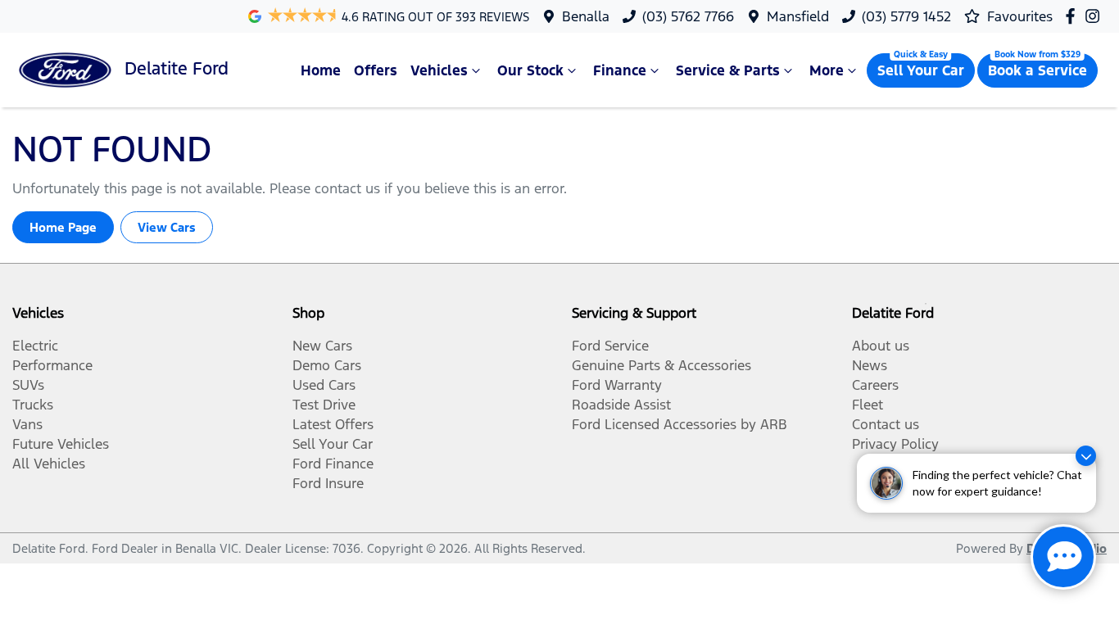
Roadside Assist (621, 405)
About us (880, 346)
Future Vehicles (60, 444)
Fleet (867, 405)
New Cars (322, 346)
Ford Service (610, 346)
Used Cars (324, 385)
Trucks (32, 405)
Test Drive (324, 405)
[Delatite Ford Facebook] (1073, 16)
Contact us (885, 424)
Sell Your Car (920, 70)
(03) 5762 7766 (688, 16)
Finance (619, 70)
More (826, 70)
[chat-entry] (1063, 557)
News (869, 365)
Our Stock (530, 70)
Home (321, 70)
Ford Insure (328, 483)
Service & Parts (728, 70)
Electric (35, 346)
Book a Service (1037, 70)
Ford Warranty (617, 385)
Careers (875, 385)
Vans (27, 424)
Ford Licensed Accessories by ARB (679, 424)
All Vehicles (48, 464)
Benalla (585, 16)
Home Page (63, 227)
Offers (375, 70)
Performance (52, 365)
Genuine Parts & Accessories (661, 365)
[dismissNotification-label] (1086, 456)
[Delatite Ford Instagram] (1096, 16)
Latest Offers (333, 424)
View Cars (167, 227)
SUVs (28, 385)
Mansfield (798, 16)
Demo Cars (326, 365)
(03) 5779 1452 (906, 16)
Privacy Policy (895, 444)
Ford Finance (333, 464)
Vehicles (439, 70)
